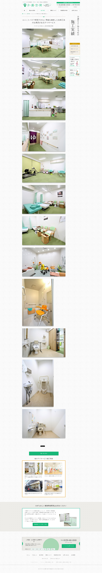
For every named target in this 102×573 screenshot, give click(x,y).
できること (34, 555)
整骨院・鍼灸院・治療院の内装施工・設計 (63, 562)
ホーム (24, 13)
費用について (53, 10)
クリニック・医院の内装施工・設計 (47, 562)
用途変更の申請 (64, 10)
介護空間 (36, 5)
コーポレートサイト (34, 562)
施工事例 (41, 555)
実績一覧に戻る (43, 453)
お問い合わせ (75, 10)
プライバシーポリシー (55, 558)
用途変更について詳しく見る (40, 524)
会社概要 (73, 555)
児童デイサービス (74, 48)
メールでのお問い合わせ (68, 545)
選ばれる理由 (32, 10)
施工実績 (43, 10)
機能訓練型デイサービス (74, 52)
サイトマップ (45, 558)
